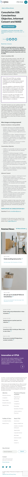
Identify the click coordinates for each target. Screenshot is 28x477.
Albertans (4, 393)
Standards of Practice (18, 408)
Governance (16, 421)
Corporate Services (18, 432)
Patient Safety (5, 400)
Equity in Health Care (18, 423)
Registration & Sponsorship (17, 398)
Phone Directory (5, 462)
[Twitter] (10, 39)
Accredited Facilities (6, 421)
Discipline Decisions (6, 402)
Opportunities (17, 430)
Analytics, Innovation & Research (18, 427)
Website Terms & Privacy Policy (9, 474)
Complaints (4, 397)
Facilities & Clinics (6, 418)
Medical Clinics (5, 423)
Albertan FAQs (5, 405)
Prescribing (16, 406)
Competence (17, 403)
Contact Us (16, 442)
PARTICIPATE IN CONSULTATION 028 (12, 208)
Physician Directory (6, 395)
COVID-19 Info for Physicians (18, 412)
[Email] (16, 39)
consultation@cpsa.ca (15, 211)
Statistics (16, 440)
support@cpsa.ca (12, 221)
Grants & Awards (17, 437)
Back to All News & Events (8, 8)
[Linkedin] (13, 39)
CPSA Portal (19, 2)
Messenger (16, 435)
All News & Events (21, 228)
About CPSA (17, 418)
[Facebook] (7, 39)
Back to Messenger (8, 26)
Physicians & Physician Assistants (19, 393)
